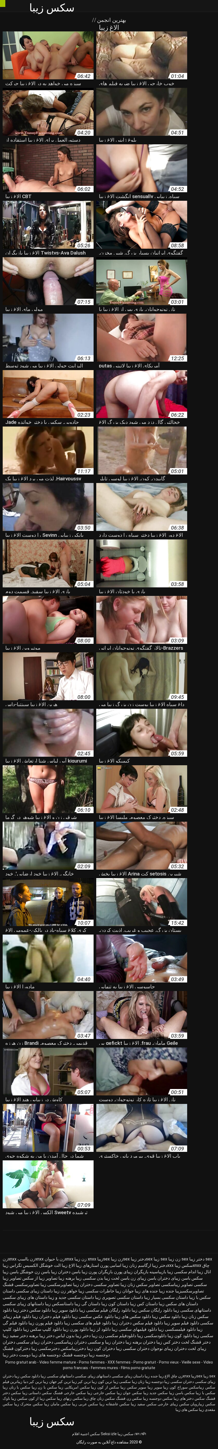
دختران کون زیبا (101, 1348)
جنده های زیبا (146, 1291)
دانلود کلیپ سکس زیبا (42, 1329)
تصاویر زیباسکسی (177, 1284)
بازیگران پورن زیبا (97, 1271)
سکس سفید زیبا (143, 1404)
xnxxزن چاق (180, 1376)
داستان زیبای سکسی (34, 1291)
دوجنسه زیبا (99, 1354)
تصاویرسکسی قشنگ (21, 1284)
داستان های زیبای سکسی (25, 1297)
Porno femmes (92, 1362)
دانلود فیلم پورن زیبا (45, 1322)
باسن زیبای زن (143, 1278)
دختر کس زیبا (168, 1342)
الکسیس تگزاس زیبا (20, 1265)
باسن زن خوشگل (35, 1271)
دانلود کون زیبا (179, 1335)
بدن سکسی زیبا (89, 1278)
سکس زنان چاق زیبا (99, 1398)
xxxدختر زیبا (163, 1265)
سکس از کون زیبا (105, 1387)
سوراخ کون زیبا (175, 1387)
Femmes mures (104, 1368)
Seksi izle (109, 1434)
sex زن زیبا (178, 1259)
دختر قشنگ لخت (196, 1342)
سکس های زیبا (186, 1409)
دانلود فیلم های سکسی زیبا (87, 1322)
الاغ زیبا (68, 1265)
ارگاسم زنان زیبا (136, 1265)
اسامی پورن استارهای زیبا (98, 1265)
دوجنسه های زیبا (46, 1354)
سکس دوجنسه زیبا (158, 1398)
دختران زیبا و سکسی (106, 1342)
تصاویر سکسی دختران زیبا (96, 1284)
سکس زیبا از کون (42, 1398)
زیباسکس (196, 1387)
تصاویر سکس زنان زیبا (140, 1284)
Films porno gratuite (138, 1368)
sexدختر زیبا (142, 1259)
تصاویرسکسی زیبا (56, 1284)
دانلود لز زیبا (100, 1329)
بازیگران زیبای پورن (131, 1271)
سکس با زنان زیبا (16, 1387)
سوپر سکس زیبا (133, 1387)
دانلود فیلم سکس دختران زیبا (137, 1322)
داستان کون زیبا (115, 1303)
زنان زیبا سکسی (131, 1382)
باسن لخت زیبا (116, 1278)
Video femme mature (57, 1362)
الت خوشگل (50, 1265)
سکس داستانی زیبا (37, 1393)
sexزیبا (103, 1259)
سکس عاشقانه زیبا (114, 1404)
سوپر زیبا (155, 1387)
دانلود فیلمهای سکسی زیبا (134, 1329)
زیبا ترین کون (108, 1382)
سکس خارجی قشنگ (69, 1393)
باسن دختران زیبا (66, 1271)
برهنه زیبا (66, 1278)
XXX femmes (119, 1362)
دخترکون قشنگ (16, 1348)
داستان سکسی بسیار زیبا (166, 1297)
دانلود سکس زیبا (166, 1316)
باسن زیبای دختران (173, 1278)
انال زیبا (204, 1271)
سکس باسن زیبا (182, 1393)
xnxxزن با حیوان (59, 1259)
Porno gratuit (144, 1362)
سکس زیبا (125, 1434)
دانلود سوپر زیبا (65, 1310)
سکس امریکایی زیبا (74, 1387)
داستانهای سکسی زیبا (192, 1310)
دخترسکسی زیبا (45, 1348)
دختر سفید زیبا (15, 1335)
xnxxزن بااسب (31, 1259)
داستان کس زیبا (144, 1303)
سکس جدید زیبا (155, 1393)
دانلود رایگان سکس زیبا (152, 1310)
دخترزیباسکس (73, 1348)
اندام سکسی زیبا (181, 1271)
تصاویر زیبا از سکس (39, 1278)
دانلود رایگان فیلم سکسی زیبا (105, 1310)
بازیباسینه (157, 1271)
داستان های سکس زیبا (178, 1303)
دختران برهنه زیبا (140, 1342)
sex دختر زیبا (200, 1259)
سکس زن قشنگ (129, 1398)
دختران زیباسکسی (70, 1342)
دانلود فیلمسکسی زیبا (177, 1329)
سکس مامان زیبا (57, 1404)
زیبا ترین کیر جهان (63, 1382)
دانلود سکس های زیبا (133, 1316)
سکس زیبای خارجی (173, 1404)
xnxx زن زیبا (85, 1259)
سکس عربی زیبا (85, 1404)
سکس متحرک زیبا (28, 1404)
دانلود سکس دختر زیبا (32, 1310)
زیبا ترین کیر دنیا (35, 1382)
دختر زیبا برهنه (41, 1335)
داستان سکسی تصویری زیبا (119, 1297)
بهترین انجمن (111, 20)
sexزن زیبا (120, 1259)
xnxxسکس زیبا (188, 1265)
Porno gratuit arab (20, 1362)
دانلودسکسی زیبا (151, 1335)
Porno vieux (169, 1362)
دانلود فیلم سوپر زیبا (181, 1322)
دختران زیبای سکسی (34, 1342)
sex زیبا (160, 1259)
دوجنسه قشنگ (75, 1354)
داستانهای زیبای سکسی (23, 1303)
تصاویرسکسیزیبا (189, 1291)
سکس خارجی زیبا (101, 1393)
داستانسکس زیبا (59, 1303)
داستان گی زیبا (87, 1303)
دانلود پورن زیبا (76, 1329)
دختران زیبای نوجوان (168, 1348)
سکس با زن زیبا (44, 1387)
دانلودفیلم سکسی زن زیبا (114, 1335)
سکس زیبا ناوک (15, 1398)
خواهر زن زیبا (65, 1291)
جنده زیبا (166, 1291)
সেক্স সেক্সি (140, 1434)
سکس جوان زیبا (129, 1393)
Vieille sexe (191, 1362)
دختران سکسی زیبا (132, 1348)
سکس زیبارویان (202, 1404)
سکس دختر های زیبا (189, 1398)
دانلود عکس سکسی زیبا (93, 1316)
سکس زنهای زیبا (70, 1398)
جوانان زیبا (124, 1291)
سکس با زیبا (205, 1393)
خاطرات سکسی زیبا (96, 1291)
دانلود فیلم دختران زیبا (51, 1316)
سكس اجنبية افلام (86, 1434)
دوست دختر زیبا (17, 1354)
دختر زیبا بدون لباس (73, 1335)
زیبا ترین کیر (87, 1382)
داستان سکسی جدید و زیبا (71, 1297)
